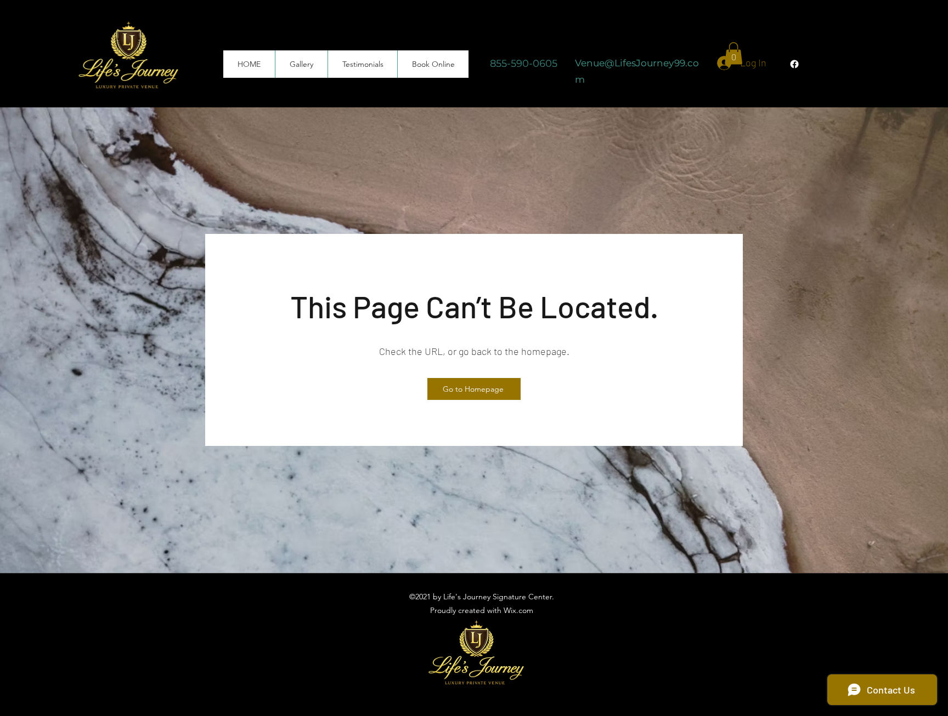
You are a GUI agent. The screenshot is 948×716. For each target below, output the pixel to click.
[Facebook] (794, 64)
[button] (733, 53)
